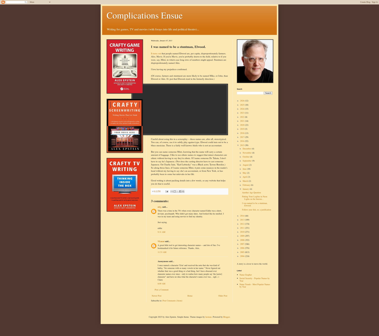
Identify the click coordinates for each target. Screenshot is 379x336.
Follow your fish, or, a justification (256, 209)
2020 (242, 124)
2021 (242, 120)
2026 (242, 100)
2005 (242, 252)
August (246, 164)
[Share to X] (177, 191)
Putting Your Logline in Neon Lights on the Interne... (254, 197)
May (245, 172)
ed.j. (160, 206)
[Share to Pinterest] (183, 191)
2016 (242, 141)
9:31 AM (161, 232)
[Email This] (171, 191)
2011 (242, 227)
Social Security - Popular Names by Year (255, 279)
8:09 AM (161, 283)
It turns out (156, 53)
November (247, 152)
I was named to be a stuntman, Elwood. (255, 204)
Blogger (226, 316)
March (246, 181)
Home (189, 295)
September (247, 160)
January (246, 189)
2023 (242, 112)
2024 (242, 108)
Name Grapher (246, 274)
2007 (242, 244)
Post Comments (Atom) (172, 300)
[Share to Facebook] (180, 191)
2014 (242, 215)
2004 (242, 256)
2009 (242, 235)
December (247, 148)
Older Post (222, 295)
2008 (242, 240)
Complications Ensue (145, 15)
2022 (242, 117)
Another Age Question (251, 192)
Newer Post (156, 295)
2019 (242, 128)
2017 (242, 137)
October (246, 156)
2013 (242, 219)
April (245, 176)
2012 (242, 223)
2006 (242, 248)
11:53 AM (162, 252)
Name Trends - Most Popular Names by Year (255, 285)
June (245, 168)
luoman (208, 316)
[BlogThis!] (174, 191)
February (247, 185)
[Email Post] (167, 191)
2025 (242, 104)
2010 (242, 231)
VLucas (161, 241)
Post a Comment (161, 289)
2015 (242, 145)
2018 (242, 133)
